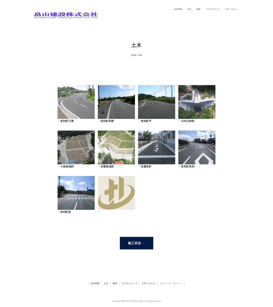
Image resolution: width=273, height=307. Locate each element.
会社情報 (178, 9)
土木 (189, 9)
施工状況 (134, 243)
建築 (199, 9)
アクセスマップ (213, 9)
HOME (134, 55)
